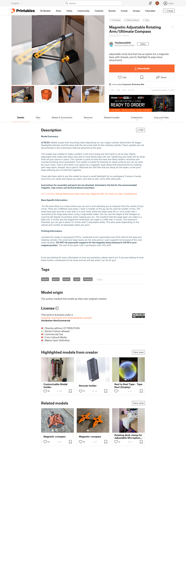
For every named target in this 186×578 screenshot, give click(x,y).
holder (45, 279)
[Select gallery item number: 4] (60, 430)
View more (138, 352)
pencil (56, 279)
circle (76, 279)
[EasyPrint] (150, 3)
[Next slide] (101, 94)
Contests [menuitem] (99, 10)
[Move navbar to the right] (159, 10)
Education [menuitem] (150, 10)
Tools (147, 20)
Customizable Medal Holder (55, 385)
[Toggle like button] (45, 391)
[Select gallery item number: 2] (58, 379)
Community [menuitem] (83, 10)
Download (143, 68)
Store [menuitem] (58, 10)
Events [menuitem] (124, 10)
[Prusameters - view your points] (157, 3)
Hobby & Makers (132, 20)
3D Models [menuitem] (45, 10)
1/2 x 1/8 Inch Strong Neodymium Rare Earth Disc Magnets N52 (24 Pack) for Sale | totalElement (89, 193)
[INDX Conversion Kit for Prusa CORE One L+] (142, 103)
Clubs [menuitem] (69, 10)
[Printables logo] (23, 10)
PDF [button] (142, 130)
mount (66, 279)
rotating (88, 279)
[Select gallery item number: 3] (130, 379)
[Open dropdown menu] (173, 26)
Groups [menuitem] (136, 10)
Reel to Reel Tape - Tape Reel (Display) (128, 385)
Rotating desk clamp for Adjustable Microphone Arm (128, 436)
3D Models (116, 20)
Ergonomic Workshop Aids (133, 84)
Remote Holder (88, 385)
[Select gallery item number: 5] (62, 430)
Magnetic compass (54, 436)
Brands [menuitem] (112, 10)
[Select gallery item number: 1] (56, 379)
